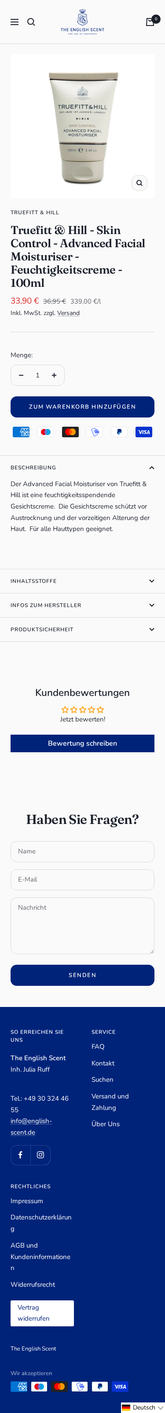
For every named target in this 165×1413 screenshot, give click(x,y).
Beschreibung (33, 467)
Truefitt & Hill (35, 212)
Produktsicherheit (42, 629)
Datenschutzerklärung (41, 1223)
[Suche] (31, 22)
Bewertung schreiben (82, 743)
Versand (68, 313)
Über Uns (106, 1124)
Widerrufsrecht (33, 1284)
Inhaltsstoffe (34, 581)
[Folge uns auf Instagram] (40, 1155)
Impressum (27, 1201)
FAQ (98, 1046)
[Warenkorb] (150, 22)
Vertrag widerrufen (34, 1313)
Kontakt (103, 1063)
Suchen (103, 1079)
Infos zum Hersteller (46, 605)
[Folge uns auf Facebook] (20, 1155)
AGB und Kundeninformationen (40, 1256)
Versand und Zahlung (110, 1102)
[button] (143, 1407)
